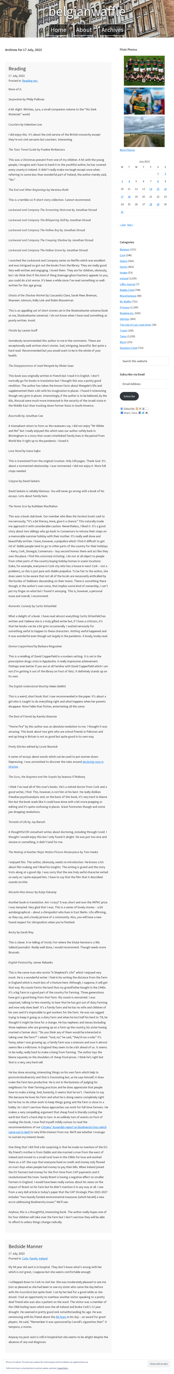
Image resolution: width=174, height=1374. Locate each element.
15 (158, 189)
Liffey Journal (127, 284)
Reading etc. (30, 81)
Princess (125, 307)
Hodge (123, 272)
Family (33, 1258)
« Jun (123, 224)
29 (158, 204)
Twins (123, 336)
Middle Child (127, 290)
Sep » (130, 224)
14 (150, 189)
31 (122, 212)
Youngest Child (128, 348)
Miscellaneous (128, 295)
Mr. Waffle (125, 301)
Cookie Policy (62, 1368)
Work (123, 342)
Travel (123, 330)
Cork (25, 1258)
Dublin (123, 261)
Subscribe (129, 396)
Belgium (125, 249)
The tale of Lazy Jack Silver (135, 324)
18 (129, 196)
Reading (17, 68)
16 (165, 189)
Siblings (124, 319)
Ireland (43, 1258)
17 (122, 196)
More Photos (127, 150)
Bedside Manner (25, 1246)
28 (150, 204)
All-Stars (61, 1317)
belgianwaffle (87, 11)
